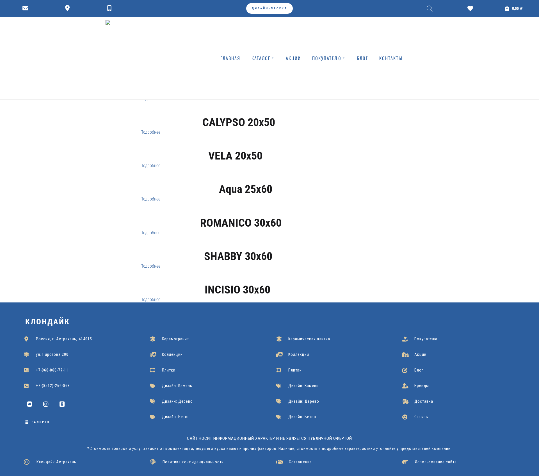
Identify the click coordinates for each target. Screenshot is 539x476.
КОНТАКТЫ (391, 58)
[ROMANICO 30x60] (241, 213)
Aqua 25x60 (245, 189)
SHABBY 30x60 (238, 256)
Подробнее (150, 132)
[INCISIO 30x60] (237, 280)
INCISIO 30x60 (237, 289)
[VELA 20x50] (235, 146)
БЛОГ (362, 58)
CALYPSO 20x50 (238, 122)
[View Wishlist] (472, 8)
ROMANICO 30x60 (241, 222)
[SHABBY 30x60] (238, 246)
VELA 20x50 (235, 155)
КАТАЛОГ (261, 58)
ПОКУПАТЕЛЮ (326, 58)
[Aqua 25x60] (245, 179)
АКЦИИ (293, 58)
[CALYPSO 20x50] (239, 112)
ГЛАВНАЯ (230, 58)
